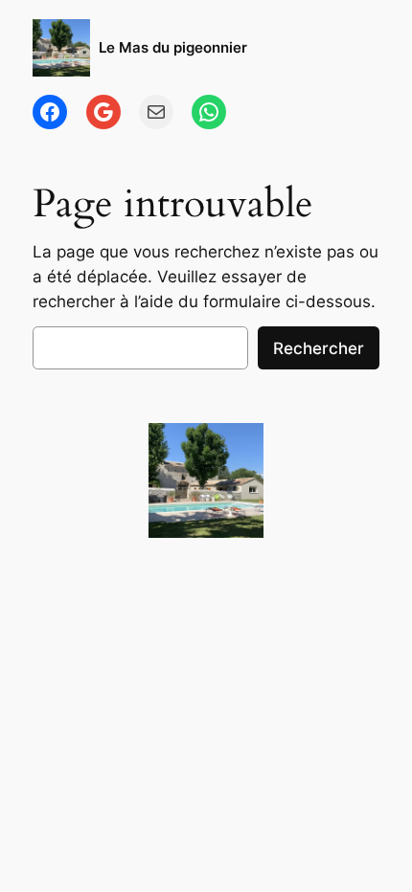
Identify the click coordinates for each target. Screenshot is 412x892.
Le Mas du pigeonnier (173, 47)
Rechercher (318, 348)
